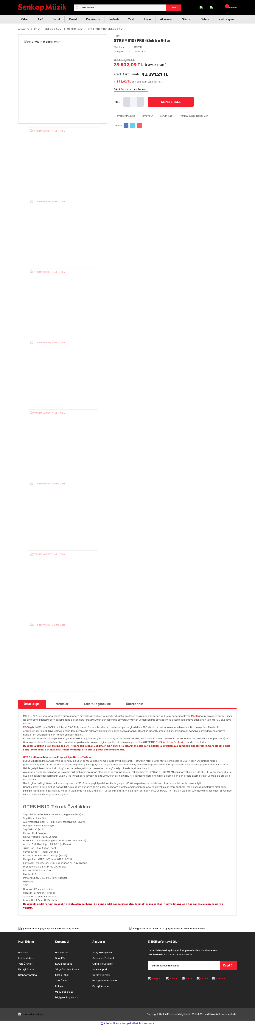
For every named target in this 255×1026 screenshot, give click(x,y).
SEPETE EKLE (171, 102)
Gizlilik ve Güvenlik (102, 963)
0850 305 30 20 (64, 991)
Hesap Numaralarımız (104, 980)
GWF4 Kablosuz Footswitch (171, 742)
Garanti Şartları (101, 975)
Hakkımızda (62, 952)
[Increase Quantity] (140, 102)
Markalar (23, 952)
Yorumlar (62, 704)
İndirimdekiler (26, 958)
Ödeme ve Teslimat (103, 958)
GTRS (117, 36)
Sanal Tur (60, 958)
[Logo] (42, 7)
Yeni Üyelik (61, 980)
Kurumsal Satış (63, 963)
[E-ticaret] (127, 1023)
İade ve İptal (99, 969)
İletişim (59, 986)
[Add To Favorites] (124, 116)
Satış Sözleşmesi (102, 952)
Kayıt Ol (228, 965)
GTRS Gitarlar (139, 51)
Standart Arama (27, 975)
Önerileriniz (134, 704)
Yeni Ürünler (25, 963)
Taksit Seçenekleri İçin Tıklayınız (131, 89)
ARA (174, 7)
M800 (194, 716)
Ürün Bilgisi (32, 704)
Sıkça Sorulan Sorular (67, 969)
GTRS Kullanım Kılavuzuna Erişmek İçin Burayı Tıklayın (57, 757)
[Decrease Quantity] (126, 102)
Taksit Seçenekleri (97, 704)
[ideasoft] (107, 1023)
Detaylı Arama (26, 969)
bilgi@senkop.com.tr (66, 997)
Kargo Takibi (62, 975)
